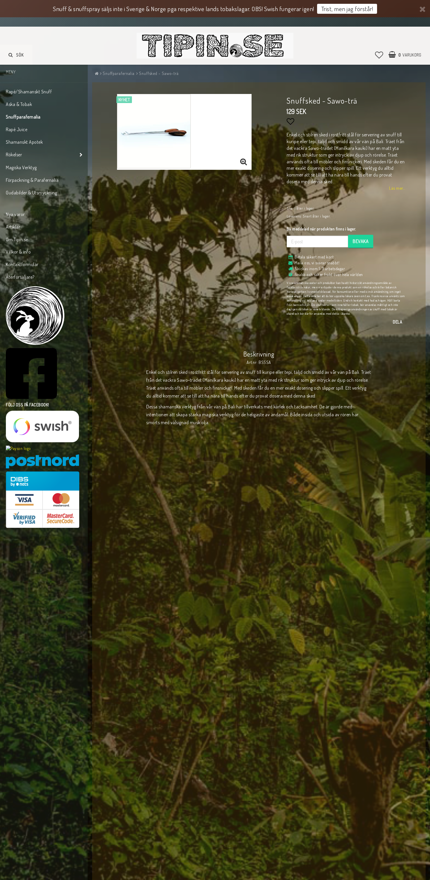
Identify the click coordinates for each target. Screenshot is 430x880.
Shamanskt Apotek (24, 142)
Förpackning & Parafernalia (32, 180)
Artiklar (13, 227)
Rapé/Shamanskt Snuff (29, 92)
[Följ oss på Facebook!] (31, 373)
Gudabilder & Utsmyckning (31, 193)
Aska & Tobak (19, 104)
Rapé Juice (16, 129)
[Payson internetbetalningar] (18, 448)
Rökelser (14, 154)
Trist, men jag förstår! (347, 9)
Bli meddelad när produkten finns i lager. (321, 228)
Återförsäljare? (20, 277)
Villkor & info (18, 252)
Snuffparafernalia (23, 117)
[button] (379, 55)
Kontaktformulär (22, 264)
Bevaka (361, 241)
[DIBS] (42, 499)
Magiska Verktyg (21, 167)
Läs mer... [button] (397, 188)
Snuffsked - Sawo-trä (159, 73)
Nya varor (15, 214)
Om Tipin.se (17, 239)
